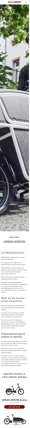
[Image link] (14, 419)
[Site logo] (14, 2)
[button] (14, 407)
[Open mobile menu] (26, 2)
